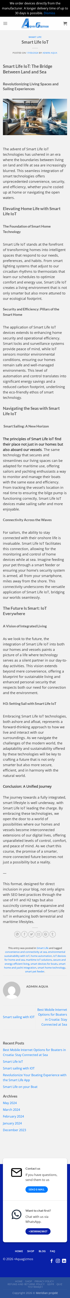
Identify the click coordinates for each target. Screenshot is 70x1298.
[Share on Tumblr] (52, 934)
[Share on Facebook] (24, 934)
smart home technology (51, 967)
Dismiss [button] (49, 13)
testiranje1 (35, 1287)
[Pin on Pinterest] (45, 934)
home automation (41, 956)
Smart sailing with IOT (19, 1017)
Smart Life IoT (13, 1061)
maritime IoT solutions (39, 959)
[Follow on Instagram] (58, 1261)
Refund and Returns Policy (26, 1284)
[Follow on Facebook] (52, 1261)
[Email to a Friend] (38, 934)
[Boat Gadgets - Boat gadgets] (35, 23)
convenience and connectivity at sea (26, 952)
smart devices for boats (44, 963)
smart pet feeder (34, 971)
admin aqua (50, 52)
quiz (59, 1284)
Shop (28, 1281)
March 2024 (11, 1110)
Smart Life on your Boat (20, 1087)
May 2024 (10, 1103)
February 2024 (13, 1116)
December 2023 (14, 1130)
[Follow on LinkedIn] (64, 1261)
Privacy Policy (44, 1281)
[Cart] (65, 23)
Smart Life (35, 37)
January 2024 (12, 1123)
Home (19, 1281)
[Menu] (5, 23)
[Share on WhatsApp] (17, 934)
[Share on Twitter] (31, 934)
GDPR (50, 1284)
